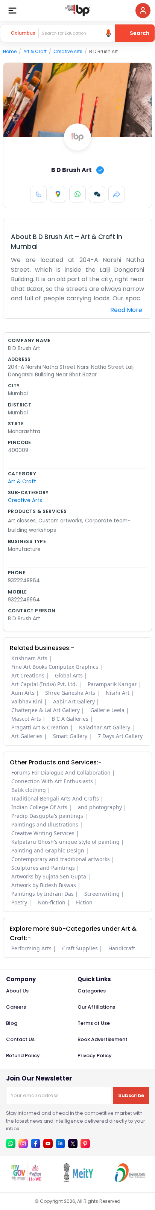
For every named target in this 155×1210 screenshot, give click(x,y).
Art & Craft (35, 51)
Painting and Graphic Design (47, 850)
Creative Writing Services (42, 833)
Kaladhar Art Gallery (104, 727)
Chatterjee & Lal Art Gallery (45, 710)
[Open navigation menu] (12, 10)
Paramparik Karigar (112, 684)
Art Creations (27, 675)
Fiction (84, 902)
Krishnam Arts (29, 658)
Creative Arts (67, 51)
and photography (100, 807)
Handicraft (121, 948)
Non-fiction (51, 902)
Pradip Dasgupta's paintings (47, 815)
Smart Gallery (70, 736)
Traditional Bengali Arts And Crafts (55, 798)
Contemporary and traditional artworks (60, 859)
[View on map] (58, 194)
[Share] (116, 194)
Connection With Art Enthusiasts (52, 781)
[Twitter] (73, 1143)
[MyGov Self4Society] (26, 1180)
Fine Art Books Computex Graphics (54, 666)
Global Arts (69, 675)
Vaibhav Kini (27, 701)
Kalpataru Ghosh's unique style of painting (65, 841)
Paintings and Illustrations (44, 824)
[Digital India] (130, 1180)
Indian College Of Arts (39, 807)
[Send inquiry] (97, 194)
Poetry (19, 902)
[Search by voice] (108, 33)
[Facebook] (35, 1143)
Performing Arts (31, 948)
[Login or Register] (142, 10)
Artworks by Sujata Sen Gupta (48, 876)
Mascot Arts (26, 718)
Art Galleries (27, 736)
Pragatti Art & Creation (39, 727)
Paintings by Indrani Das (42, 893)
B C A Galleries (70, 718)
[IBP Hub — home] (77, 10)
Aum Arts (23, 692)
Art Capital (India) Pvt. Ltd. (44, 684)
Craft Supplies (80, 948)
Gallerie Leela (107, 710)
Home (10, 51)
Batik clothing (28, 789)
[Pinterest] (85, 1143)
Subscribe (131, 1095)
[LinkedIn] (60, 1143)
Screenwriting (102, 893)
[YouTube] (48, 1143)
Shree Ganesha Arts (70, 692)
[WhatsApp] (77, 194)
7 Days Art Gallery (120, 736)
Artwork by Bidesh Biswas (43, 885)
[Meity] (78, 1180)
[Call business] (38, 194)
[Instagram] (23, 1143)
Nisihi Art (117, 692)
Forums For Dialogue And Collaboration (61, 772)
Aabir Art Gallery (74, 701)
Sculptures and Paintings (43, 867)
